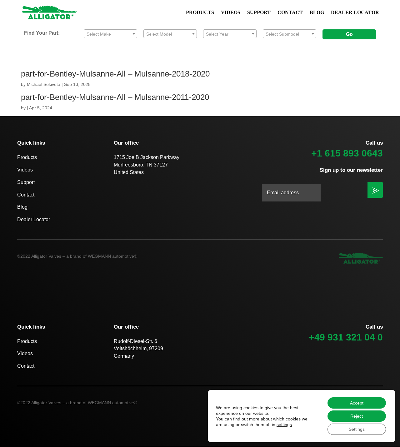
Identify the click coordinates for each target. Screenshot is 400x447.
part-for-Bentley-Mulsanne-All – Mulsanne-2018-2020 (115, 73)
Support (26, 182)
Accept (356, 402)
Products (27, 157)
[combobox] (110, 33)
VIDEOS (230, 12)
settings (284, 424)
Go (349, 34)
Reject (356, 416)
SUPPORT (259, 12)
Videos (25, 169)
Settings (357, 429)
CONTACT (290, 12)
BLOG (317, 12)
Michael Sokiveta (43, 84)
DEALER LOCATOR (355, 12)
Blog (22, 207)
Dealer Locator (33, 219)
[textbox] (110, 34)
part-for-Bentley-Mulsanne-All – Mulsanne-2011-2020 (115, 97)
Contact (25, 194)
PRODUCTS (200, 12)
